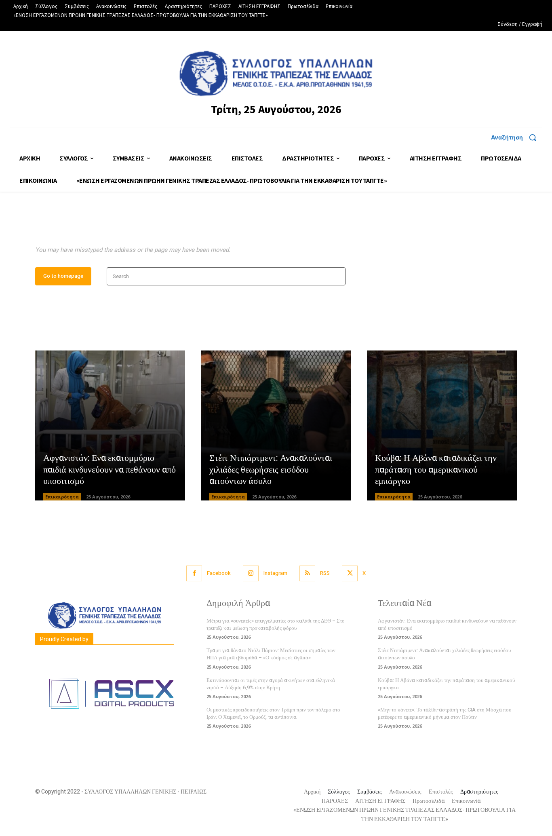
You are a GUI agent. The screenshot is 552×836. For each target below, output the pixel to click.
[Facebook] (194, 573)
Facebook (219, 573)
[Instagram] (251, 573)
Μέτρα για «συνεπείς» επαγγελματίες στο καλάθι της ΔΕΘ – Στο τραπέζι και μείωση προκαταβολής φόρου (275, 624)
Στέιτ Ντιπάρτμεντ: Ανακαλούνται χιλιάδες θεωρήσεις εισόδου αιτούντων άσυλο (270, 470)
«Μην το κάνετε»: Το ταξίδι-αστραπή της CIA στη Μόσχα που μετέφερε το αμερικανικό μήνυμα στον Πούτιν (444, 713)
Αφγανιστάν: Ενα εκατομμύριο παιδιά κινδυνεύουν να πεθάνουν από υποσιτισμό (109, 470)
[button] (516, 137)
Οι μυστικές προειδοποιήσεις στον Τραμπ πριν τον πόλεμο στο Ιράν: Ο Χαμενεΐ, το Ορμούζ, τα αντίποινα (273, 713)
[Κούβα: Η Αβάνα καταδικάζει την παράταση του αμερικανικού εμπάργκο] (442, 425)
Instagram (275, 573)
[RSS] (307, 573)
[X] (350, 573)
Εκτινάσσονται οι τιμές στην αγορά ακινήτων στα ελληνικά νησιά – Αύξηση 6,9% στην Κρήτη (270, 683)
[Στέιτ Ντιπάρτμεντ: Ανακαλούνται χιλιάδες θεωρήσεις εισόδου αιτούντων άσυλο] (276, 425)
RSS (325, 573)
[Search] (337, 276)
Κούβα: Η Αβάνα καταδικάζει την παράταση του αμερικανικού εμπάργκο (436, 470)
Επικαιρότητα (62, 497)
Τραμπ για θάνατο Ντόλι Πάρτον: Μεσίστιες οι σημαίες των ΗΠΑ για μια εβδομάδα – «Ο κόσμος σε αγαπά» (270, 653)
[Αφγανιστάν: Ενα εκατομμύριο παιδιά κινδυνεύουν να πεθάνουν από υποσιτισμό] (110, 425)
